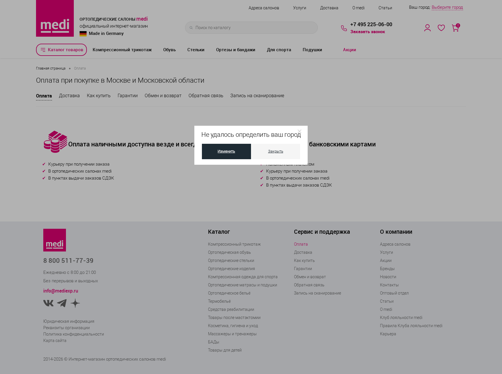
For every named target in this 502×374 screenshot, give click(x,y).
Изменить (226, 151)
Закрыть (275, 151)
